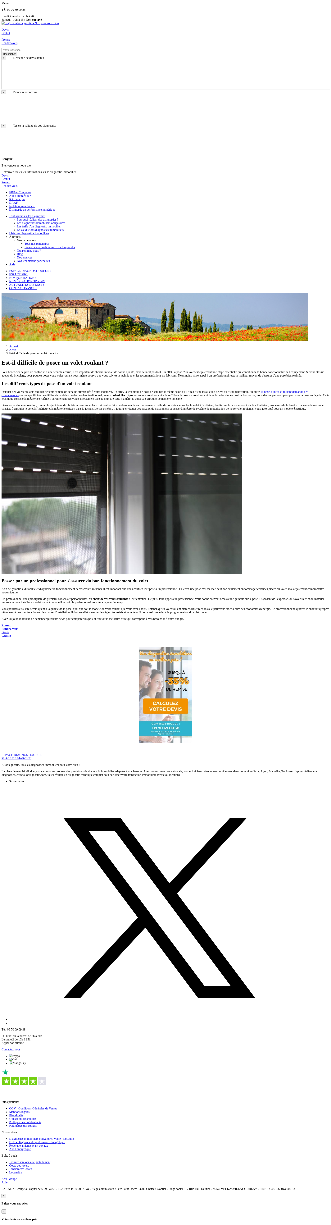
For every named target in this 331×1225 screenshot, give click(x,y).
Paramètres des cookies (23, 1125)
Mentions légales (19, 1111)
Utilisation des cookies (22, 1118)
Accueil (14, 346)
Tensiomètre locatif (20, 1169)
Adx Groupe (9, 1179)
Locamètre (15, 1172)
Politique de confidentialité (25, 1122)
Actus (12, 349)
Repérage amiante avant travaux (28, 1145)
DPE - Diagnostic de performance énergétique (37, 1142)
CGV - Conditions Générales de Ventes (33, 1108)
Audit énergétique (20, 1149)
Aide (4, 1182)
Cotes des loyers (19, 1165)
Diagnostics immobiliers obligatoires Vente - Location (41, 1138)
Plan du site (16, 1115)
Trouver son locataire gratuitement (29, 1162)
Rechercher (9, 54)
